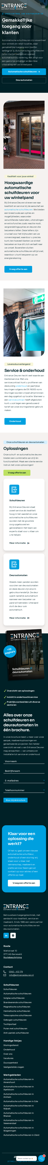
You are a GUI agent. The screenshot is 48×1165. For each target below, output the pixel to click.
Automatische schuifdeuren (22, 71)
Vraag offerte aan (18, 269)
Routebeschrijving (12, 957)
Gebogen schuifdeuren (15, 1020)
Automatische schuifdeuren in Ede (20, 1101)
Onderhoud (15, 421)
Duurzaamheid (10, 1062)
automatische (11, 209)
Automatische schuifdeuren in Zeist (21, 1135)
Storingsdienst (10, 1045)
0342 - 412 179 (16, 971)
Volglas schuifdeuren (14, 998)
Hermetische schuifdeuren (16, 1011)
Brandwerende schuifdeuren (17, 1002)
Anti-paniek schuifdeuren (16, 1033)
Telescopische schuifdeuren (17, 1015)
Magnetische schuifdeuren (16, 1006)
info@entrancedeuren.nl (21, 975)
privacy (11, 1161)
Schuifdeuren (10, 989)
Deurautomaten (24, 80)
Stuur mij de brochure (15, 800)
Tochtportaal (9, 1024)
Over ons (7, 1054)
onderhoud (21, 386)
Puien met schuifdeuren (15, 1028)
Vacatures (8, 1058)
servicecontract (17, 400)
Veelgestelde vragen (13, 1067)
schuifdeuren (26, 209)
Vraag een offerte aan (24, 883)
